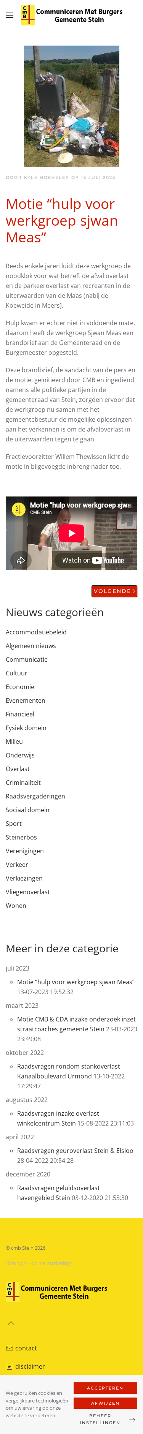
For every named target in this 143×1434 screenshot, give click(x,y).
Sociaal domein (28, 810)
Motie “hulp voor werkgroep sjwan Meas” (76, 982)
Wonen (16, 905)
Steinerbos (21, 837)
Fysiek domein (26, 728)
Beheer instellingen (100, 1419)
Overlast (18, 769)
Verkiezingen (24, 878)
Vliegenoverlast (28, 892)
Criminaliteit (23, 782)
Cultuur (16, 673)
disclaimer (30, 1366)
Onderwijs (20, 755)
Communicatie (27, 659)
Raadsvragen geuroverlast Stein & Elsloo (75, 1150)
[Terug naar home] (71, 15)
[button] (9, 15)
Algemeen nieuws (31, 646)
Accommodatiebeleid (36, 632)
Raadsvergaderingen (35, 796)
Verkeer (17, 864)
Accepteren (105, 1388)
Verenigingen (25, 851)
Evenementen (25, 700)
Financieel (20, 714)
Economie (20, 687)
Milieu (14, 741)
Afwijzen (105, 1403)
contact (26, 1348)
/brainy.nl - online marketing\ (39, 1263)
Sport (14, 823)
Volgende (112, 591)
